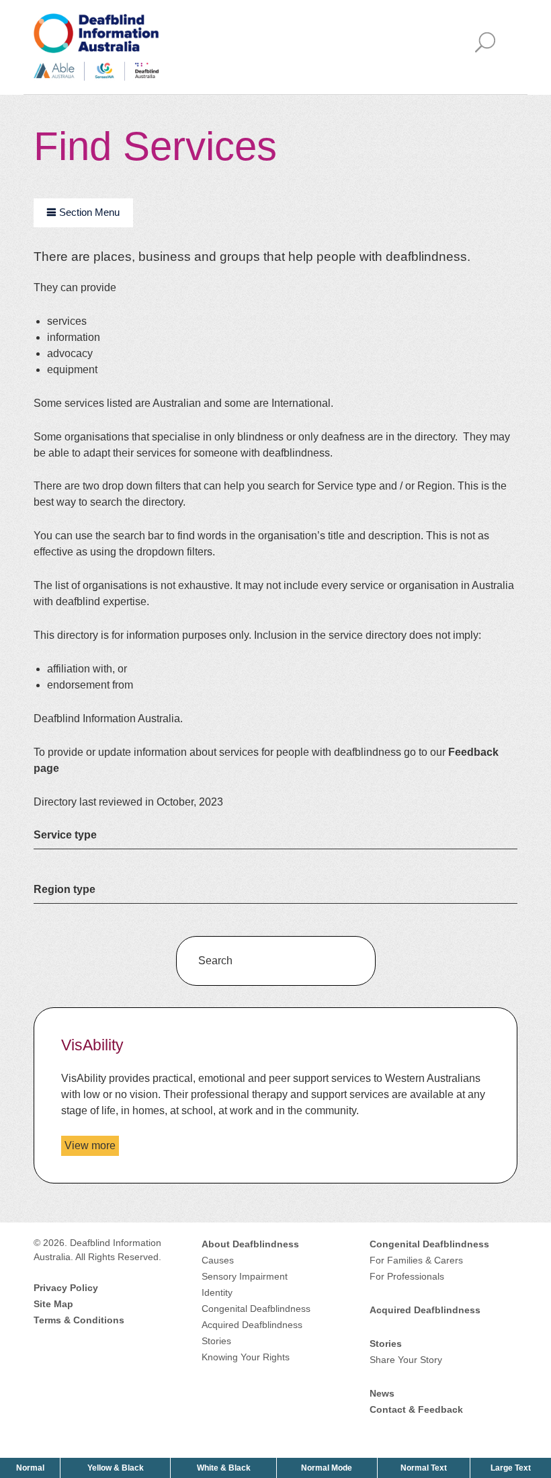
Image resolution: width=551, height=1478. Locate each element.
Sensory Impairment (245, 1276)
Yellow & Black (116, 1468)
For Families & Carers (416, 1260)
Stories (216, 1340)
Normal (31, 1468)
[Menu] (489, 47)
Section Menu (89, 212)
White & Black (225, 1468)
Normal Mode (326, 1468)
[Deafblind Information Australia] (96, 46)
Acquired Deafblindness (252, 1324)
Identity (217, 1292)
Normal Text (425, 1468)
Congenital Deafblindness (256, 1308)
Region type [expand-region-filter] (64, 889)
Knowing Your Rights (246, 1357)
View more (92, 1147)
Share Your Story (406, 1359)
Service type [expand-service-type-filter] (65, 834)
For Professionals (407, 1276)
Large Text (512, 1468)
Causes (218, 1260)
